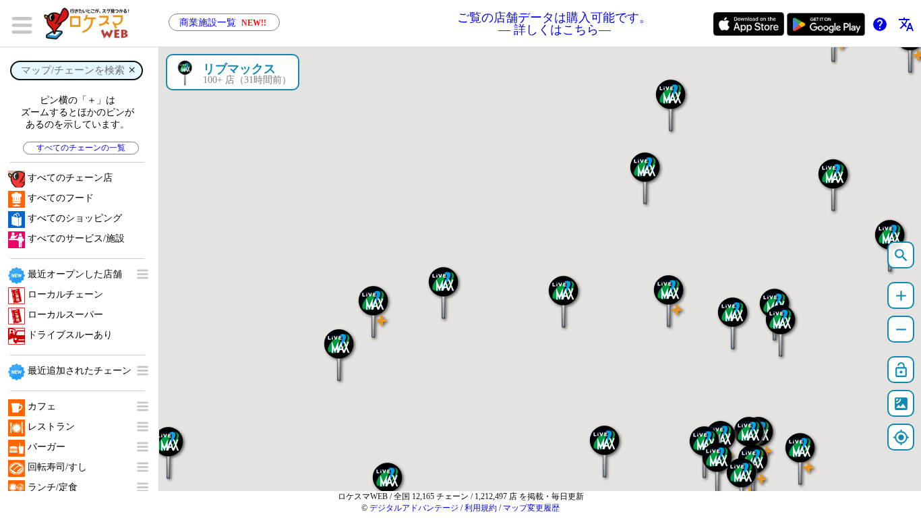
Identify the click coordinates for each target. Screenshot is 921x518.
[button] (373, 305)
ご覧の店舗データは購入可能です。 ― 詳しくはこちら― (554, 23)
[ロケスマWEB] (91, 23)
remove (901, 329)
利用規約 (481, 508)
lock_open (901, 370)
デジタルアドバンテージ (413, 508)
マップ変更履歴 (531, 508)
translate (906, 24)
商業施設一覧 (222, 23)
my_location (901, 437)
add (901, 295)
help (880, 24)
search (901, 255)
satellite (901, 403)
